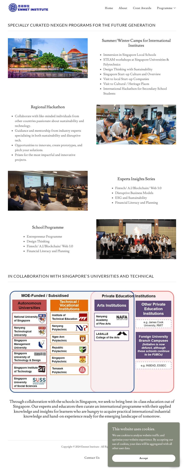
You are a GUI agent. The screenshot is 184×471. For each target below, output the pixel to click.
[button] (166, 8)
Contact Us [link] (92, 458)
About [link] (123, 8)
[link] (28, 7)
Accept (143, 458)
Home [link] (109, 8)
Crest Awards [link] (142, 8)
